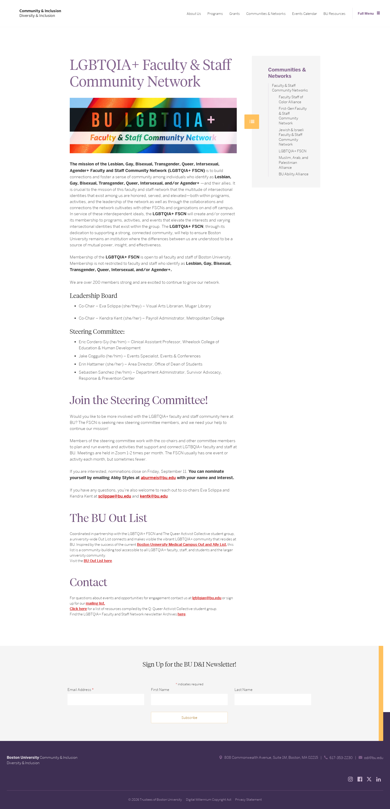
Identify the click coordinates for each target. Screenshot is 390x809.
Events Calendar (304, 13)
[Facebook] (361, 779)
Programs (215, 13)
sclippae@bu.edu (114, 496)
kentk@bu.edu (154, 496)
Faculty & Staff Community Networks (290, 88)
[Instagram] (351, 779)
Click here (78, 608)
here (182, 614)
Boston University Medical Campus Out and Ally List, (182, 544)
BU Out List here (98, 560)
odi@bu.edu (373, 757)
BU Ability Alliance (294, 174)
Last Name (243, 690)
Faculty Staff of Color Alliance (291, 99)
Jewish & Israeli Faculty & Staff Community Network (291, 137)
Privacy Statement (248, 800)
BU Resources (334, 13)
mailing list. (95, 603)
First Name (160, 690)
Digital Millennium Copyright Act (208, 800)
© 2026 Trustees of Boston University (155, 800)
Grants (234, 13)
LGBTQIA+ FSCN (292, 151)
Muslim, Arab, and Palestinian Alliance (293, 162)
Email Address (80, 690)
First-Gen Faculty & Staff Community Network (293, 116)
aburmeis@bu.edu (158, 477)
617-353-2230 (341, 757)
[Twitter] (370, 779)
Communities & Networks (266, 13)
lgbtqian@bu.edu (206, 598)
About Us (194, 13)
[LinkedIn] (379, 779)
